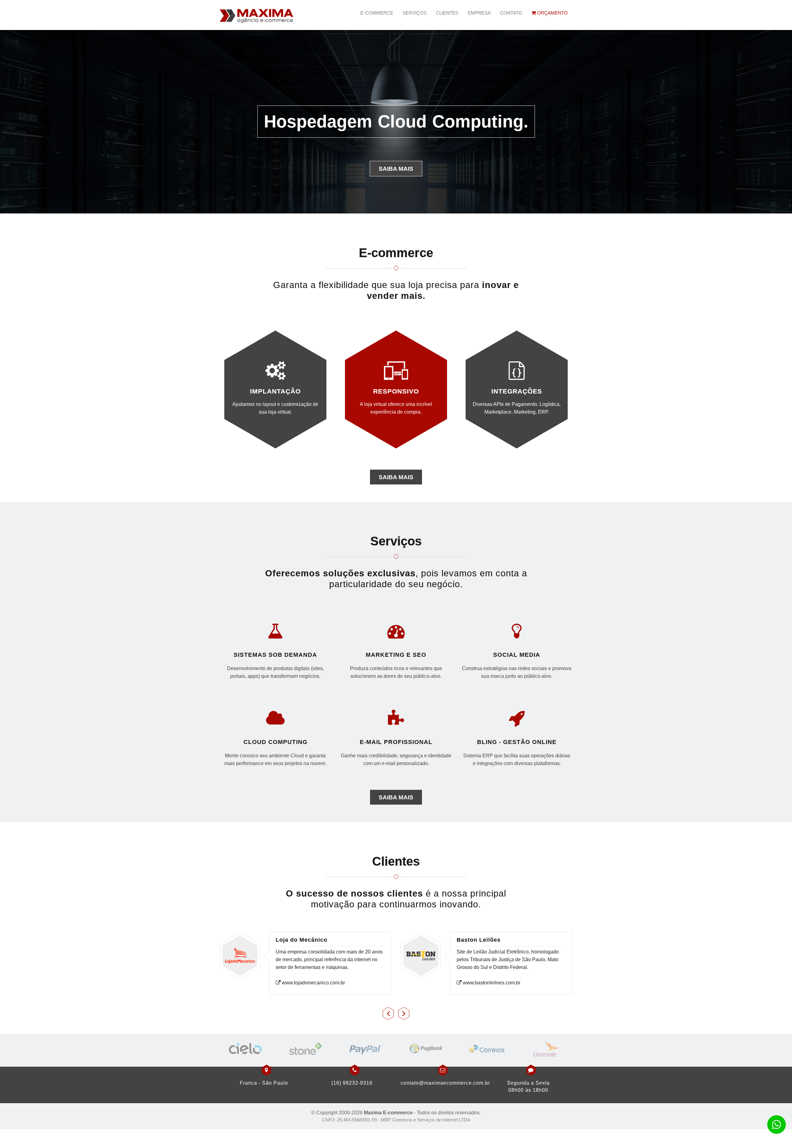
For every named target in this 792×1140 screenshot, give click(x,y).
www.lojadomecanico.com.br (313, 982)
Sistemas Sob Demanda (275, 655)
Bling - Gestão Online (517, 742)
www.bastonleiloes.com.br (491, 982)
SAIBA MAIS (396, 477)
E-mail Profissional (396, 742)
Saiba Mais (396, 169)
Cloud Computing (275, 742)
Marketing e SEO (396, 655)
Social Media (516, 655)
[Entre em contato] (776, 1124)
